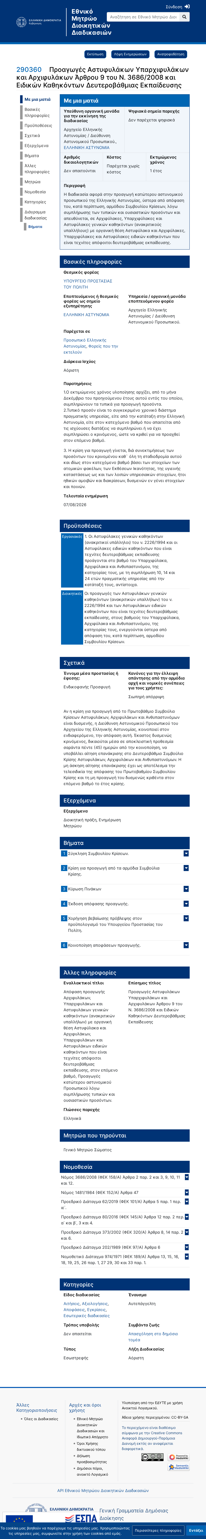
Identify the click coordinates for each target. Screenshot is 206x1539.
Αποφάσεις (74, 1309)
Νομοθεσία (35, 191)
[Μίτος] (41, 22)
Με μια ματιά (37, 99)
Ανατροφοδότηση (170, 54)
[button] (158, 1530)
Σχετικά (32, 135)
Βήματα (32, 155)
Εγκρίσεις (96, 1309)
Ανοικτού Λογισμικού (139, 1408)
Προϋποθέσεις (38, 125)
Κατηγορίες (35, 201)
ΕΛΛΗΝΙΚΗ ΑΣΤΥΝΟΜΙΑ (87, 147)
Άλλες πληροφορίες (37, 168)
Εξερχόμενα (36, 145)
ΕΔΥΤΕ (160, 1403)
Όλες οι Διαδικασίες (41, 1419)
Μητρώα (32, 181)
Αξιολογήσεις (95, 1303)
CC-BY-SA (179, 1417)
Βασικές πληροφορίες (37, 112)
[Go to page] (184, 17)
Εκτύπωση (95, 54)
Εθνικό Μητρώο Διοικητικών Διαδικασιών (85, 22)
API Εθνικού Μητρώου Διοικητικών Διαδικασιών (103, 1490)
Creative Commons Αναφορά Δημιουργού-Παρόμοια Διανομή (152, 1438)
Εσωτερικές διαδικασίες (87, 1315)
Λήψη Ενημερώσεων (130, 54)
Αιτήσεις (72, 1303)
